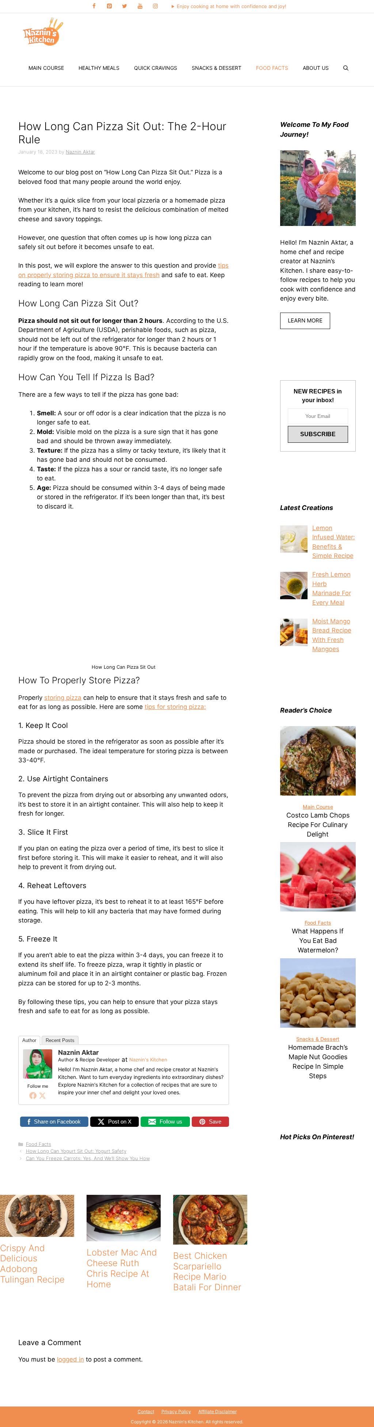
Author (29, 1040)
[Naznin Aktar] (37, 1076)
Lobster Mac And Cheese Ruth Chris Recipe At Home (122, 1268)
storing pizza (62, 697)
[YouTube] (140, 6)
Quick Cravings (155, 68)
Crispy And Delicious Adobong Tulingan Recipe (32, 1264)
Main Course (46, 68)
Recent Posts (60, 1040)
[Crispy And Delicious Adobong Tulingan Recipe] (37, 1231)
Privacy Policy (176, 1411)
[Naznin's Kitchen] (43, 31)
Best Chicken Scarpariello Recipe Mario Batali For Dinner (207, 1271)
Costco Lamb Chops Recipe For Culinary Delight (318, 824)
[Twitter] (124, 6)
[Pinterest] (109, 6)
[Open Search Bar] (346, 68)
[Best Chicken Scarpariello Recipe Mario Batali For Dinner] (210, 1239)
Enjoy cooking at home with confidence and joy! (231, 6)
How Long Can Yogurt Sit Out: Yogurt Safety (76, 1151)
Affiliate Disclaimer (217, 1411)
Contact (146, 1411)
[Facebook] (94, 6)
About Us (316, 68)
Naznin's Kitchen (148, 1059)
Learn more (305, 320)
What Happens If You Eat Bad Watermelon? (318, 940)
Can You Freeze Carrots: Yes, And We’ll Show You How (88, 1158)
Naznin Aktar (78, 1052)
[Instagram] (155, 6)
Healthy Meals (99, 68)
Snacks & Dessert (216, 68)
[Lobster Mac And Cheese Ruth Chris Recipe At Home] (124, 1236)
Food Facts (272, 68)
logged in (70, 1359)
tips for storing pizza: (175, 706)
